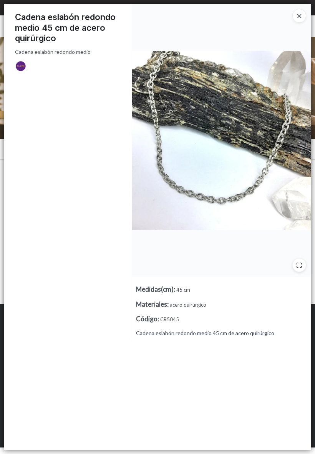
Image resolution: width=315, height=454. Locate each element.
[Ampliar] (299, 265)
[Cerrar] (299, 16)
